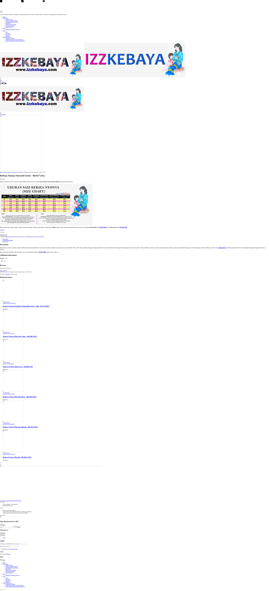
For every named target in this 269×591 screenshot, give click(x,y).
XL (4, 261)
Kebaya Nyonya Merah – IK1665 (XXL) (17, 457)
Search (18, 527)
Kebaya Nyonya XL (39, 236)
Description (5, 239)
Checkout (8, 33)
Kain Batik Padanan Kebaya (12, 22)
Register (8, 554)
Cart (6, 32)
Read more (6, 422)
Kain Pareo (8, 23)
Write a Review (3, 270)
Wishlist (7, 35)
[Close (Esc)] (0, 589)
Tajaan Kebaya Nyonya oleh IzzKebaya (14, 39)
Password (2, 546)
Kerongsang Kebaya (10, 25)
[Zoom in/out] (4, 589)
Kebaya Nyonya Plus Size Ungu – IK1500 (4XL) (20, 336)
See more (2, 229)
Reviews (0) (5, 241)
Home (4, 17)
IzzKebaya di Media (10, 38)
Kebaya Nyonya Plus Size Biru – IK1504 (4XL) (19, 397)
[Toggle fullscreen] (3, 589)
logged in (8, 274)
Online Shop (5, 18)
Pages (4, 30)
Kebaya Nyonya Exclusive (12, 20)
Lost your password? (13, 549)
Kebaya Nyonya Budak (11, 24)
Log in (2, 551)
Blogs (4, 28)
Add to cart (6, 302)
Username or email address (6, 543)
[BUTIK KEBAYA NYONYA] (42, 111)
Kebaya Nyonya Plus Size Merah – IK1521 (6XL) (20, 427)
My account (8, 34)
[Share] (2, 589)
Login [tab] (4, 537)
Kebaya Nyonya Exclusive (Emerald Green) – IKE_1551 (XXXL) (26, 306)
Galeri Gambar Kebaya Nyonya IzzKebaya (15, 41)
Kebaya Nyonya (9, 19)
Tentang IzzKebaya (7, 37)
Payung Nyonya (9, 27)
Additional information (8, 240)
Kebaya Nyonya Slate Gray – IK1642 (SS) (18, 367)
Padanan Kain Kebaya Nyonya (12, 29)
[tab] (136, 239)
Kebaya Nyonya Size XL (17, 172)
